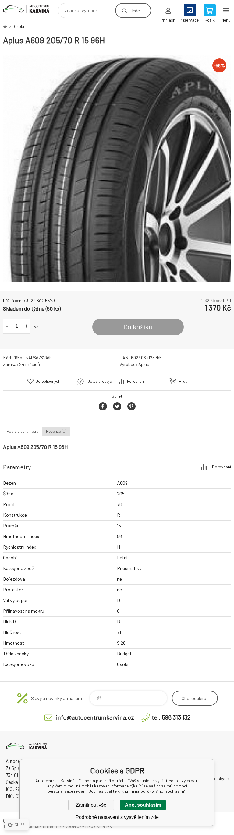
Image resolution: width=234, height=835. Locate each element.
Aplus (143, 364)
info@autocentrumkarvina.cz (95, 717)
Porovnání (136, 381)
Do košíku (138, 326)
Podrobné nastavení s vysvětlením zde (117, 817)
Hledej (134, 10)
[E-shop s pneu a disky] (5, 26)
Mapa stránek (98, 826)
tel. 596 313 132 (171, 717)
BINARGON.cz (67, 826)
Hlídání (184, 381)
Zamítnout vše (91, 805)
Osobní (20, 26)
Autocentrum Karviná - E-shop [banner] (30, 9)
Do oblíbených (48, 381)
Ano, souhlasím (143, 805)
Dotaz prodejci (100, 381)
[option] (117, 168)
